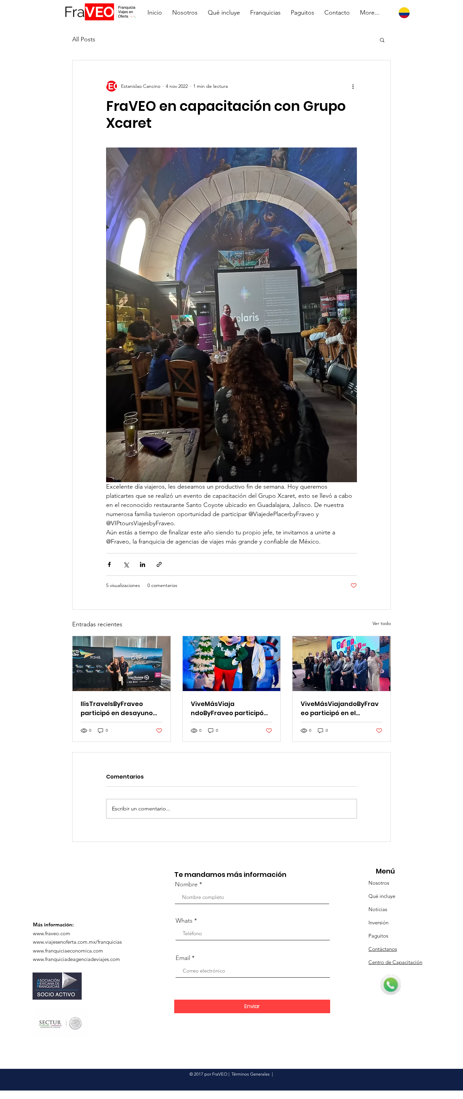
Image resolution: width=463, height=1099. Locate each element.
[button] (382, 39)
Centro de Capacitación (395, 962)
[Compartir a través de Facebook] (109, 564)
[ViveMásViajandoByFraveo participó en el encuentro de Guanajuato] (341, 663)
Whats (184, 921)
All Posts (83, 39)
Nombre (186, 884)
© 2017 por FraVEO (208, 1074)
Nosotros (378, 883)
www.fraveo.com (51, 933)
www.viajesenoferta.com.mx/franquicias (77, 942)
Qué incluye (381, 896)
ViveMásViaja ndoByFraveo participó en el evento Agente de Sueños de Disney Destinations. (228, 709)
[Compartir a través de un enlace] (159, 564)
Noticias (377, 909)
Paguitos (378, 936)
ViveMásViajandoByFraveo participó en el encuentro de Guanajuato (340, 709)
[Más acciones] (353, 86)
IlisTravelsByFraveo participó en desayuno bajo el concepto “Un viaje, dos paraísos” (117, 709)
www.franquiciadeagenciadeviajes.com (76, 959)
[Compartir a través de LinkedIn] (142, 564)
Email (183, 958)
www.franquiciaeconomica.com (68, 950)
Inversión (378, 922)
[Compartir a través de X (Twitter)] (126, 564)
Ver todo (382, 623)
